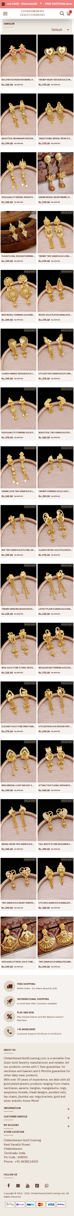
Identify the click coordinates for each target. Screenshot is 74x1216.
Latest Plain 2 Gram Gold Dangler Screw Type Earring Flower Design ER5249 (55, 609)
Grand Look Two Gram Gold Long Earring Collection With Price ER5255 (18, 491)
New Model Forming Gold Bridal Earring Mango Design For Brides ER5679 (18, 315)
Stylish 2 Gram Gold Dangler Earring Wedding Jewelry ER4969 (55, 903)
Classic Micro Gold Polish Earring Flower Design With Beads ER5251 (55, 550)
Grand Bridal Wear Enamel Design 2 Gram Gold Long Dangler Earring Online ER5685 (55, 197)
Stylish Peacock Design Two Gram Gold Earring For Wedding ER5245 (55, 726)
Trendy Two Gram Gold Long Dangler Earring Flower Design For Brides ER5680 (55, 256)
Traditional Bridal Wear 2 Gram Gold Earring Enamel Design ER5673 (55, 138)
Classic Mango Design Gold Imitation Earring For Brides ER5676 (18, 373)
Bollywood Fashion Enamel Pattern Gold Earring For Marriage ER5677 (18, 80)
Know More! (31, 1100)
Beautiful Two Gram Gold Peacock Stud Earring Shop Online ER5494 (55, 432)
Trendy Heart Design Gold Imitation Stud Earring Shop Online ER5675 (55, 80)
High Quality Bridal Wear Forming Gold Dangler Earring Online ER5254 (18, 197)
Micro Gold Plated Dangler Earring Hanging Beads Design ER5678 (55, 315)
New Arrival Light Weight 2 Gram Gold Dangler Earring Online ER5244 (18, 785)
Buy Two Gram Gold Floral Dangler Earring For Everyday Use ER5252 (18, 550)
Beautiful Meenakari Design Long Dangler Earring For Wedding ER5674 (18, 138)
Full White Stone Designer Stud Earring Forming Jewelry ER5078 (55, 844)
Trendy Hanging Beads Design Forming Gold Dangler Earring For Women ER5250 (18, 609)
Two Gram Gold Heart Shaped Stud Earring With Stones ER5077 (18, 903)
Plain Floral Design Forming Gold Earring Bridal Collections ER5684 (18, 256)
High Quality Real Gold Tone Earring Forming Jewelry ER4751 (18, 962)
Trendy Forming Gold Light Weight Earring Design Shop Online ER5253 (55, 491)
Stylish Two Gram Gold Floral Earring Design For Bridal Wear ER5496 (55, 373)
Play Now (22, 1020)
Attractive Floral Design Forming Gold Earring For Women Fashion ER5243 (55, 785)
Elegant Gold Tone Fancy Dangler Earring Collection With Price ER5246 (18, 726)
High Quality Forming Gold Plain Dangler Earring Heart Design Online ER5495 (18, 432)
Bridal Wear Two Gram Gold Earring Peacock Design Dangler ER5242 (18, 844)
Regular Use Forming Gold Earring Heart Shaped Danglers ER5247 (55, 668)
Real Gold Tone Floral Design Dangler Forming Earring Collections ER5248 (18, 668)
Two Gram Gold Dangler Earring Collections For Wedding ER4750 (55, 962)
